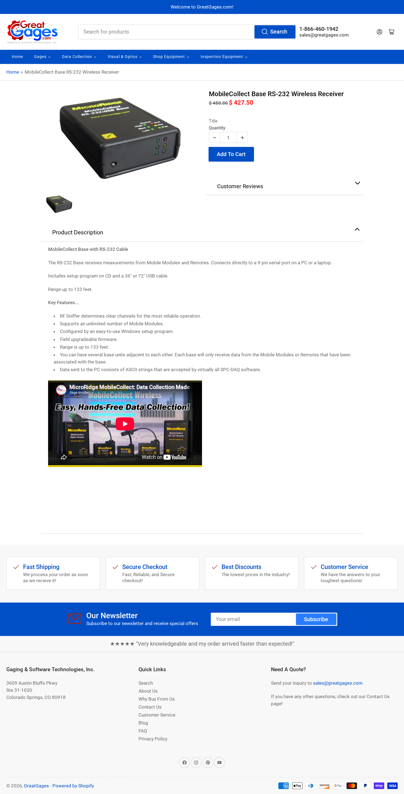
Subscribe (316, 619)
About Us (148, 691)
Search (278, 32)
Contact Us (150, 707)
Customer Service (157, 715)
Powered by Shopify (73, 786)
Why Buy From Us (157, 699)
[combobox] (187, 31)
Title (213, 121)
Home (12, 72)
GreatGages (36, 786)
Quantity (217, 128)
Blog (143, 723)
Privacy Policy (153, 739)
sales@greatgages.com (324, 35)
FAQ (143, 731)
